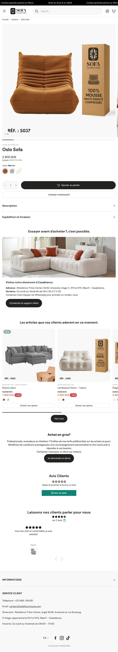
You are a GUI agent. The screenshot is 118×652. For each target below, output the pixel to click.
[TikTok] (68, 638)
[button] (67, 11)
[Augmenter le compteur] (16, 185)
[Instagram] (62, 638)
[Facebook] (55, 638)
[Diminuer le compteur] (5, 185)
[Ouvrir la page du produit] (83, 355)
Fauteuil (14, 19)
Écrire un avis (59, 492)
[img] (59, 517)
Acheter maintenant (59, 194)
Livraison (5, 160)
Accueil (5, 19)
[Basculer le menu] (4, 11)
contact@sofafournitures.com (25, 606)
